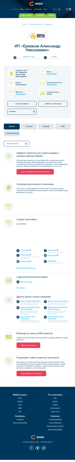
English (70, 9)
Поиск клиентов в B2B (20, 422)
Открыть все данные (22, 103)
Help (55, 398)
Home (24, 24)
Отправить (12, 111)
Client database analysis (55, 429)
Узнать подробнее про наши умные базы (35, 172)
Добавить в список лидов (53, 103)
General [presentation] (12, 126)
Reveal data (52, 74)
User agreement (55, 408)
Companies (20, 419)
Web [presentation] (63, 126)
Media (20, 408)
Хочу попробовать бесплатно (31, 373)
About (20, 398)
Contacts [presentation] (28, 126)
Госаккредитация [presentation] (12, 133)
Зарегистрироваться (28, 345)
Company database (36, 24)
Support (55, 401)
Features (19, 401)
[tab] (12, 126)
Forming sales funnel (55, 422)
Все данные (21, 288)
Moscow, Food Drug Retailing (58, 301)
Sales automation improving (55, 426)
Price (19, 404)
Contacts (55, 404)
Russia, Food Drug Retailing (30, 301)
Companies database (55, 419)
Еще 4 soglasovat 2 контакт (26, 268)
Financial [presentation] (46, 126)
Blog (20, 411)
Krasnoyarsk (48, 24)
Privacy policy (55, 411)
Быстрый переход (12, 143)
